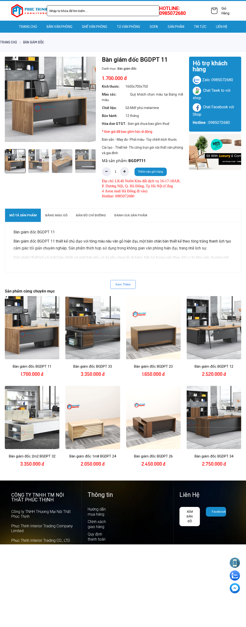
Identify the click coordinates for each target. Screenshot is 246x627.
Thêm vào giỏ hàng (150, 171)
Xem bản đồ (190, 516)
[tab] (23, 215)
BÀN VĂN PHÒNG (59, 27)
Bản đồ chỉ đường (91, 215)
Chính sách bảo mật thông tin (97, 581)
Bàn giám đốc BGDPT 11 (32, 366)
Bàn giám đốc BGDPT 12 (214, 366)
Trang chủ (28, 27)
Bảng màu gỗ (56, 215)
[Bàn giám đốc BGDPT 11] (50, 99)
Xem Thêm (123, 284)
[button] (87, 99)
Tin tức (200, 27)
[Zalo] (235, 575)
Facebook (219, 511)
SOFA (154, 27)
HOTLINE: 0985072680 (172, 11)
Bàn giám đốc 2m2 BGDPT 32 (32, 456)
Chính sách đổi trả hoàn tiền (98, 564)
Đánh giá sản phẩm (130, 215)
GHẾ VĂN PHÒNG (94, 27)
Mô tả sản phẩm (23, 215)
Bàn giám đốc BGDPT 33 (92, 366)
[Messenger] (235, 588)
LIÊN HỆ (221, 27)
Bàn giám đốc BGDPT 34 (214, 456)
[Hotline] (235, 563)
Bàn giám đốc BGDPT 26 (153, 456)
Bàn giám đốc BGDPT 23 (153, 366)
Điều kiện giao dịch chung (95, 599)
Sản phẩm (176, 27)
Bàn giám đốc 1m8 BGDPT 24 (92, 456)
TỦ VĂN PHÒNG (128, 27)
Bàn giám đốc (33, 42)
